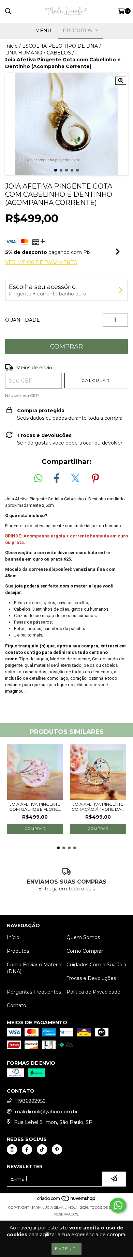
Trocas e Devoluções (91, 978)
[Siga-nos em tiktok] (42, 1149)
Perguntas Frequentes (34, 992)
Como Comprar (84, 951)
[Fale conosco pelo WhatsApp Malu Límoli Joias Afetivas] (118, 1205)
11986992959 (30, 1101)
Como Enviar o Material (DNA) (34, 968)
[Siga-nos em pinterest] (57, 1149)
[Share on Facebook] (57, 478)
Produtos (18, 951)
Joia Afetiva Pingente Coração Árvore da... (98, 807)
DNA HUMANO (23, 53)
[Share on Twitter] (75, 478)
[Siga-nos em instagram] (12, 1149)
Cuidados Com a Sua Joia (96, 965)
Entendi (66, 1248)
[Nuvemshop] (67, 1200)
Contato (16, 1005)
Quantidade (22, 320)
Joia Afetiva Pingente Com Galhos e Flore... (35, 807)
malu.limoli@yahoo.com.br (46, 1112)
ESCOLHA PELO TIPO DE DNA (60, 46)
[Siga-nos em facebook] (27, 1149)
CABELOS (59, 53)
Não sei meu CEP (22, 395)
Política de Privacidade (93, 992)
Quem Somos (83, 937)
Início (11, 46)
